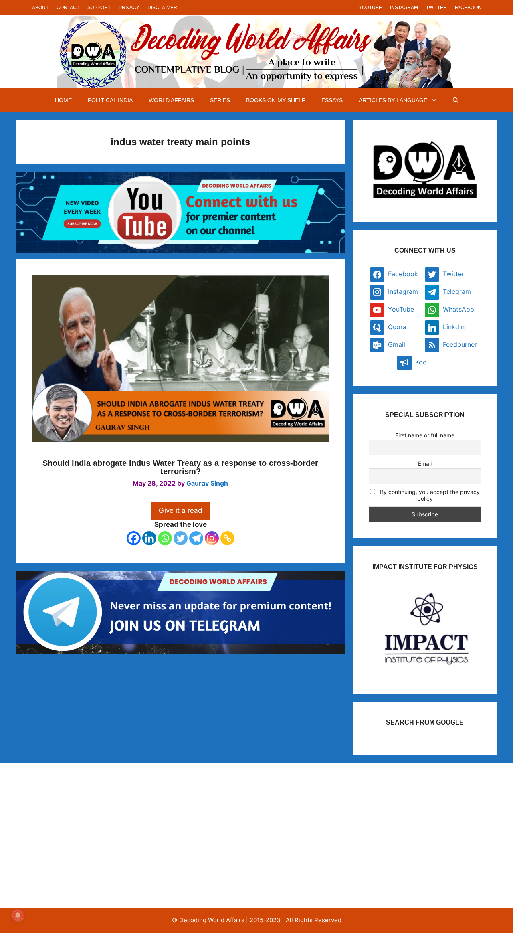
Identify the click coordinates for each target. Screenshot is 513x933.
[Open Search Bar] (456, 100)
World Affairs (171, 100)
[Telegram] (196, 538)
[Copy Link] (227, 538)
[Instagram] (212, 538)
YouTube (370, 7)
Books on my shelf (275, 100)
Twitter (436, 7)
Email (425, 463)
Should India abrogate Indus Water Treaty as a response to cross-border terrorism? (180, 467)
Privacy (129, 7)
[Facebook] (134, 538)
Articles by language (393, 100)
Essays (332, 100)
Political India (110, 100)
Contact (68, 7)
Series (220, 100)
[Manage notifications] (17, 915)
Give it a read (180, 510)
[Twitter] (181, 538)
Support (99, 7)
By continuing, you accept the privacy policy (429, 495)
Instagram (404, 7)
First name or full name (424, 435)
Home (63, 100)
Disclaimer (162, 7)
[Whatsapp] (165, 538)
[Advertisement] (101, 835)
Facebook (468, 7)
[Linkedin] (149, 538)
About (40, 7)
